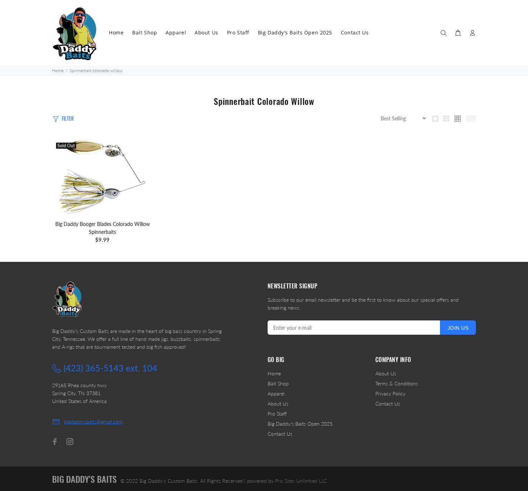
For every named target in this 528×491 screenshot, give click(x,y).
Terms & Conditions (396, 383)
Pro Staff (277, 414)
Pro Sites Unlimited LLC (301, 481)
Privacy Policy (390, 393)
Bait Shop (278, 383)
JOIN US (458, 328)
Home (58, 70)
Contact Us (280, 434)
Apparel (276, 393)
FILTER (68, 118)
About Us (278, 403)
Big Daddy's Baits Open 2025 (300, 424)
